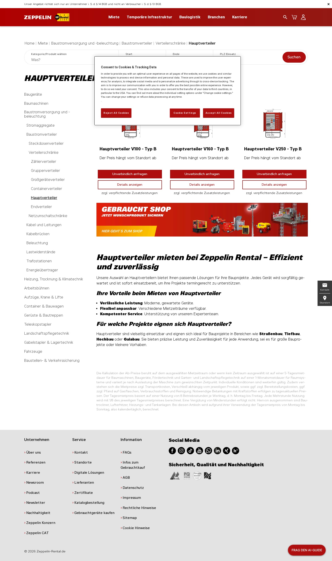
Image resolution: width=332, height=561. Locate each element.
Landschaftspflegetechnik (46, 333)
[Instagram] (181, 450)
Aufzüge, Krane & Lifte (43, 297)
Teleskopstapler (37, 324)
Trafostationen (39, 261)
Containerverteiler (46, 189)
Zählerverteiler (43, 161)
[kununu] (235, 450)
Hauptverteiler (202, 43)
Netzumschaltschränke (48, 216)
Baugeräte (33, 94)
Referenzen (35, 462)
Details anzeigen (129, 185)
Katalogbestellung (89, 503)
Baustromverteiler (137, 43)
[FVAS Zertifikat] (207, 475)
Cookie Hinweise (136, 528)
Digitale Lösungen (89, 473)
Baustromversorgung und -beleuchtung (84, 43)
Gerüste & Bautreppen (43, 315)
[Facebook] (172, 450)
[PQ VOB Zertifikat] (187, 475)
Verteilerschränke (170, 43)
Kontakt (81, 452)
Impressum (132, 498)
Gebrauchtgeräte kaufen (94, 513)
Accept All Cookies (219, 112)
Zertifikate (83, 493)
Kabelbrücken (37, 234)
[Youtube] (199, 450)
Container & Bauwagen (44, 306)
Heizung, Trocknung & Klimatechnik (53, 279)
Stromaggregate (40, 125)
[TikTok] (190, 450)
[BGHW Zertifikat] (197, 475)
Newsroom (35, 483)
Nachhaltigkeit (38, 513)
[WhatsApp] (208, 450)
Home (30, 43)
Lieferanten (84, 483)
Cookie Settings (184, 112)
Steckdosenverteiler (46, 143)
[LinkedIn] (217, 450)
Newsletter (35, 503)
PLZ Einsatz (228, 54)
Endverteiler (41, 207)
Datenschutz (133, 488)
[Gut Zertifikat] (175, 475)
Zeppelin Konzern (40, 523)
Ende (176, 54)
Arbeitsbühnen (36, 288)
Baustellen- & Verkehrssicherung (51, 360)
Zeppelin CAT (37, 533)
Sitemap (130, 518)
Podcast (33, 493)
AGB (126, 478)
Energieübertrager (42, 270)
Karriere (239, 17)
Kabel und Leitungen (43, 225)
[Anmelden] (303, 17)
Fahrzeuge (33, 351)
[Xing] (226, 450)
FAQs (127, 452)
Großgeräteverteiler (48, 180)
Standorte (83, 462)
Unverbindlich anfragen (129, 174)
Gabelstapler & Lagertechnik (48, 342)
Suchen (294, 57)
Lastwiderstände (40, 252)
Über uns (33, 452)
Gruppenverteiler (45, 170)
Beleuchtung (37, 243)
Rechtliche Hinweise (139, 508)
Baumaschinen (36, 103)
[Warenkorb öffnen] (294, 17)
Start (129, 54)
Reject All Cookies (116, 112)
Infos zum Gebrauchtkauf (133, 465)
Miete (43, 43)
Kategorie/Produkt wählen (49, 54)
